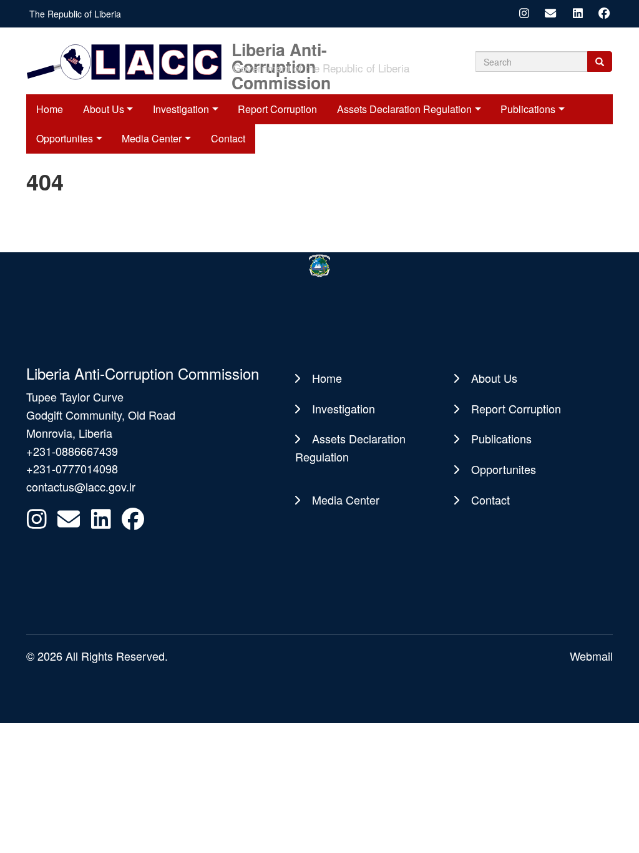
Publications (527, 109)
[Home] (127, 60)
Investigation (181, 109)
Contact (490, 499)
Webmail (591, 656)
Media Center (345, 499)
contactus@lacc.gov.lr (80, 486)
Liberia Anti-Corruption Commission (281, 48)
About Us (103, 109)
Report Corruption (277, 109)
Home (49, 109)
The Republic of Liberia (75, 13)
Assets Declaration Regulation (404, 109)
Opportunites (503, 469)
